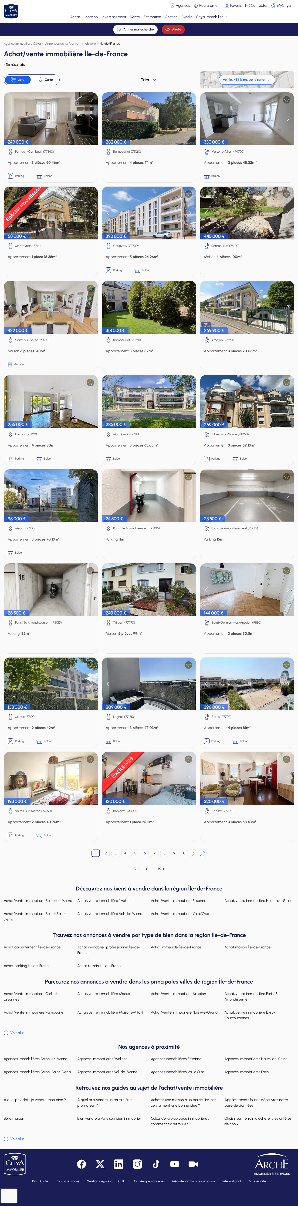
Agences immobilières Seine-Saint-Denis (37, 1072)
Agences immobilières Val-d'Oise (177, 1072)
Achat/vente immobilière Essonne (178, 900)
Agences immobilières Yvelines (102, 1059)
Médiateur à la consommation (193, 1181)
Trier (145, 79)
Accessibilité (257, 1181)
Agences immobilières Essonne (176, 1059)
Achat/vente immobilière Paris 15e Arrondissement (252, 996)
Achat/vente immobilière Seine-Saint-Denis (35, 916)
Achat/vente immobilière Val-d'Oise (180, 913)
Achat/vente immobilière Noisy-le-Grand (184, 1012)
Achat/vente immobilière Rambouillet (34, 1012)
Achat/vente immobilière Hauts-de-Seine (258, 900)
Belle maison (14, 1118)
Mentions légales (99, 1181)
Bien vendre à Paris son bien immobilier (109, 1118)
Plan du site (40, 1181)
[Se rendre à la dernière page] (203, 853)
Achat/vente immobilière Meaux (103, 993)
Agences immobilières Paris (246, 1072)
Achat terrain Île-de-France (99, 966)
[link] (247, 80)
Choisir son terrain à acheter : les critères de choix (257, 1121)
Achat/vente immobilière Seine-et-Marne (38, 900)
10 (184, 853)
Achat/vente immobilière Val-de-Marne (109, 913)
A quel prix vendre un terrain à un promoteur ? (104, 1103)
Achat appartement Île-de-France (32, 947)
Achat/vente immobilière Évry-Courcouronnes (249, 1015)
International (231, 1181)
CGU (121, 1181)
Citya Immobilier (209, 17)
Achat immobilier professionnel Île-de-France (108, 950)
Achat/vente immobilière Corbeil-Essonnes (31, 996)
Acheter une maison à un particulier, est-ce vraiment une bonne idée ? (184, 1103)
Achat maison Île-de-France (247, 947)
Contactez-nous (67, 1181)
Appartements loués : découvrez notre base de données (256, 1103)
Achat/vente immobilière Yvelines (104, 900)
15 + (161, 869)
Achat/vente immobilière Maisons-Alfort (110, 1012)
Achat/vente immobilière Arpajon (178, 993)
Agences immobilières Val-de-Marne (107, 1072)
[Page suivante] (193, 853)
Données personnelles (149, 1181)
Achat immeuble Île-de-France (176, 947)
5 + (136, 869)
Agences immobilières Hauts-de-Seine (256, 1059)
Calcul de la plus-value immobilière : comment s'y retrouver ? (180, 1121)
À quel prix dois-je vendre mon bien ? (35, 1100)
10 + (148, 869)
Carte (49, 80)
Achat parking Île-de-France (27, 966)
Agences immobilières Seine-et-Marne (35, 1059)
